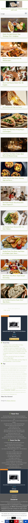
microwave (19, 384)
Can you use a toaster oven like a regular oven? (14, 461)
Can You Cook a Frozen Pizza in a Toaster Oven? (14, 459)
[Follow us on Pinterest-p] (1, 14)
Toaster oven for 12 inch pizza (21, 390)
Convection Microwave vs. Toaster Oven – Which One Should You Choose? (14, 462)
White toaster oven (13, 394)
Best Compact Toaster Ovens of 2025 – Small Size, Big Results (14, 431)
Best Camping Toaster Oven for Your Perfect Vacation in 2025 (14, 430)
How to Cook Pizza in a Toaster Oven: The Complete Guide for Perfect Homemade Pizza (15, 353)
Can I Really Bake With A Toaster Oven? (14, 456)
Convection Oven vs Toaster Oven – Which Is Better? (14, 464)
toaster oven (9, 390)
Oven (2, 388)
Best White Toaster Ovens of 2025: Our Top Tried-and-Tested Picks (14, 416)
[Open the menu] (26, 13)
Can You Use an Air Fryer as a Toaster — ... (13, 107)
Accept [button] (13, 517)
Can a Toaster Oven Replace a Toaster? (14, 455)
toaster (21, 388)
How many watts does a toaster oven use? (14, 467)
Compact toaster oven (14, 368)
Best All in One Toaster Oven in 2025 (14, 428)
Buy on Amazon (14, 338)
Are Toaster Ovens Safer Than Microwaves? (14, 444)
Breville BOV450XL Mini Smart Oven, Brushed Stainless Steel (14, 332)
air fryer (2, 366)
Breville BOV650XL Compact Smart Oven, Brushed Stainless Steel (14, 484)
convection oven (4, 370)
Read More (18, 518)
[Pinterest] (16, 521)
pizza (5, 388)
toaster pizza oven (6, 394)
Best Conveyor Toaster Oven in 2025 (14, 433)
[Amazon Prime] (14, 334)
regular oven (15, 388)
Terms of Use (14, 495)
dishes (5, 376)
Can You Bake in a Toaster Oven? (14, 458)
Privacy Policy (14, 497)
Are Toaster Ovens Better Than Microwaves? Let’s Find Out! (14, 442)
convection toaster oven (13, 370)
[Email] (21, 521)
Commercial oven (23, 366)
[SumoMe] (25, 521)
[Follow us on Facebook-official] (2, 14)
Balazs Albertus (11, 400)
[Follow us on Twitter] (4, 14)
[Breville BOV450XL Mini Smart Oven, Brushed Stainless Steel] (14, 323)
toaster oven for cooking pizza (15, 392)
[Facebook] (7, 521)
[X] (11, 521)
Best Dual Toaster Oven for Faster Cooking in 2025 (14, 434)
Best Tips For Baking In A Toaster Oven (14, 447)
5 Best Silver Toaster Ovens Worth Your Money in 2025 (14, 425)
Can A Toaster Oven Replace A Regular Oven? (14, 453)
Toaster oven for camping (5, 392)
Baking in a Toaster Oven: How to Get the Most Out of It (14, 445)
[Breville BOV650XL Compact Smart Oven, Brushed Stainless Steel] (14, 477)
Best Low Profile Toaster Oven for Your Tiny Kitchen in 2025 (14, 436)
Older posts (6, 310)
